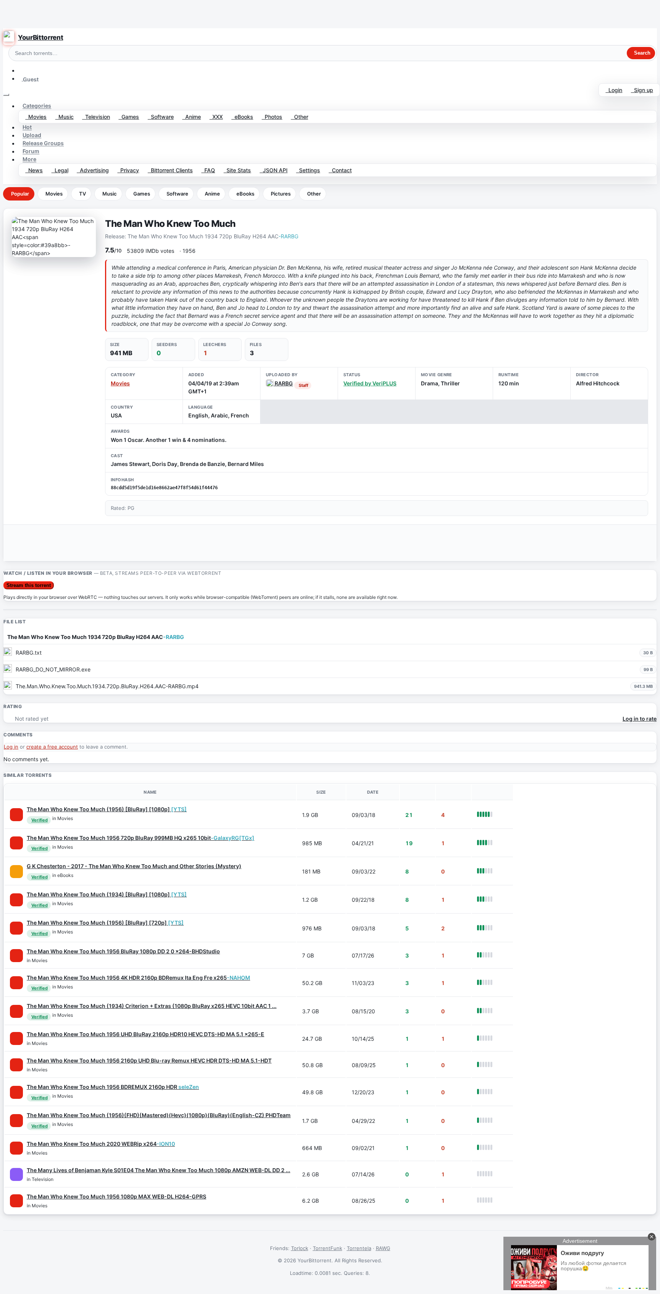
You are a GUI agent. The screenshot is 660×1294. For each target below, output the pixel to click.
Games (128, 116)
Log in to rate (640, 718)
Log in (11, 747)
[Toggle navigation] (6, 95)
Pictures (281, 194)
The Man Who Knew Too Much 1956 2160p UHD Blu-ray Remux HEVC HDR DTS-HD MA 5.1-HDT (149, 1060)
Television (96, 116)
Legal (60, 170)
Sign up (642, 90)
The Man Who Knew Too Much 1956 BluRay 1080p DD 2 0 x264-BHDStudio (123, 951)
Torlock (299, 1248)
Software (161, 116)
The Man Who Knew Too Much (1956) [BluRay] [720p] (105, 922)
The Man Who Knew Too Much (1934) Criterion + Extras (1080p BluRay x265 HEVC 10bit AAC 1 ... (152, 1006)
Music (64, 116)
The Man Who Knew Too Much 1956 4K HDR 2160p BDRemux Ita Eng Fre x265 (138, 977)
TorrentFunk (327, 1248)
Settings (308, 170)
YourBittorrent (40, 37)
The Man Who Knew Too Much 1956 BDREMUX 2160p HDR (113, 1087)
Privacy (128, 170)
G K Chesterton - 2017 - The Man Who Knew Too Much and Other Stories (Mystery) (134, 866)
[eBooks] (16, 871)
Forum (31, 151)
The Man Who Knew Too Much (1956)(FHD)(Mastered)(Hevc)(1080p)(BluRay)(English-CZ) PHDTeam (159, 1115)
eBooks (242, 116)
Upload (32, 135)
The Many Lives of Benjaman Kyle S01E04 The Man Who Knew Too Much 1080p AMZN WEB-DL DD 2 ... (158, 1170)
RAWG (383, 1248)
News (34, 170)
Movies (36, 116)
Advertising (93, 170)
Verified (39, 820)
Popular (20, 194)
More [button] (29, 159)
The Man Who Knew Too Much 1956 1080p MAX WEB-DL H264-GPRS (116, 1196)
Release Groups (43, 143)
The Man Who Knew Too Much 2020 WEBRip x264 (101, 1143)
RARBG (283, 383)
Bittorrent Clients (170, 170)
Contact (340, 170)
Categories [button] (37, 106)
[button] (21, 70)
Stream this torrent (28, 585)
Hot (27, 127)
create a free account (52, 747)
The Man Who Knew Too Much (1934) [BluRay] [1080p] (107, 894)
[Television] (16, 1174)
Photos (272, 116)
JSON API (274, 170)
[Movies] (16, 814)
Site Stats (237, 170)
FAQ (208, 170)
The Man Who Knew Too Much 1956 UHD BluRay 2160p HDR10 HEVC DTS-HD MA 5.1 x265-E (145, 1034)
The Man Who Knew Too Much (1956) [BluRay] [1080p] (107, 809)
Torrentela (359, 1248)
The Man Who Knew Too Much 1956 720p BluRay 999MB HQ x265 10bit (140, 838)
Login (613, 90)
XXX (216, 116)
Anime (191, 116)
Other (299, 116)
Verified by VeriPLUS (369, 383)
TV (82, 194)
